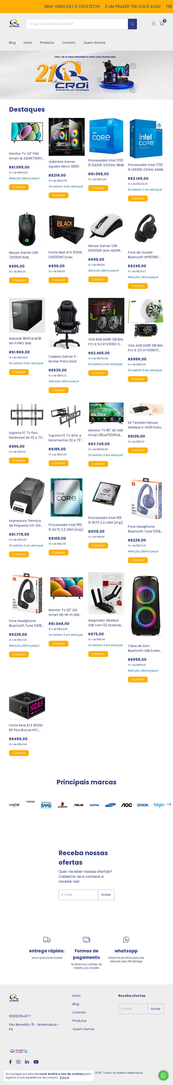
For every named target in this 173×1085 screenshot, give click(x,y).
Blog (12, 42)
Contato (68, 42)
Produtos (47, 42)
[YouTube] (36, 1062)
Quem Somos (94, 42)
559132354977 (20, 1016)
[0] (161, 24)
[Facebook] (10, 1062)
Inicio (77, 995)
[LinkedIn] (27, 1062)
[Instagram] (18, 1062)
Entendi (64, 1077)
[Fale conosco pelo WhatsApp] (163, 1075)
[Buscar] (132, 24)
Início (28, 42)
